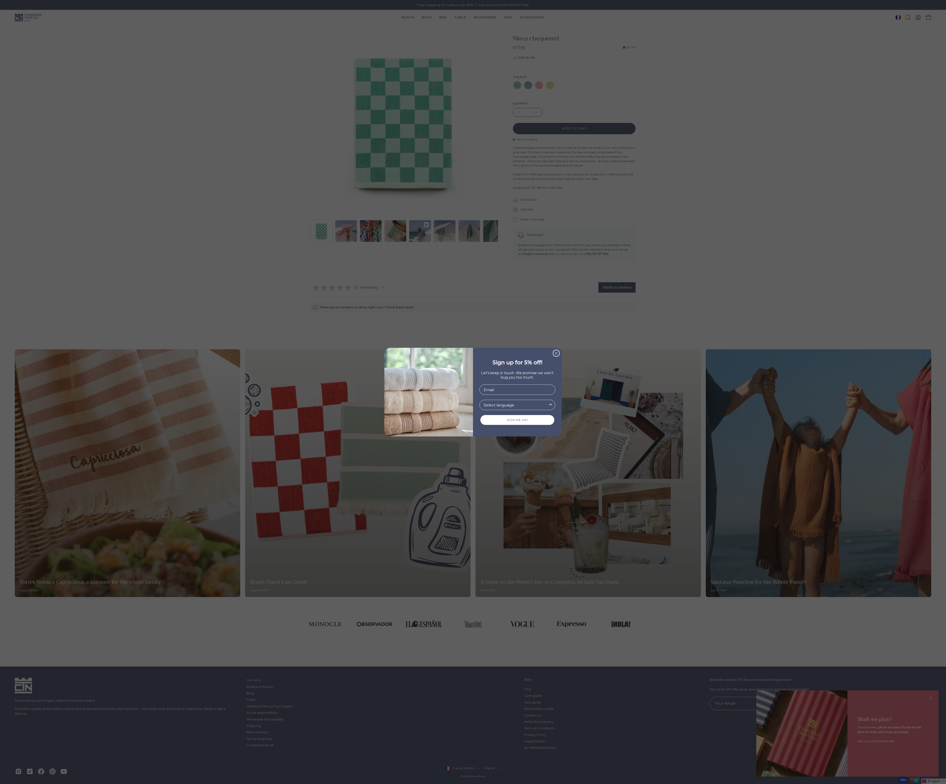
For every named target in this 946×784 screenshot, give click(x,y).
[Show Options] (550, 405)
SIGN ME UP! (517, 420)
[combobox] (516, 405)
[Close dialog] (556, 353)
